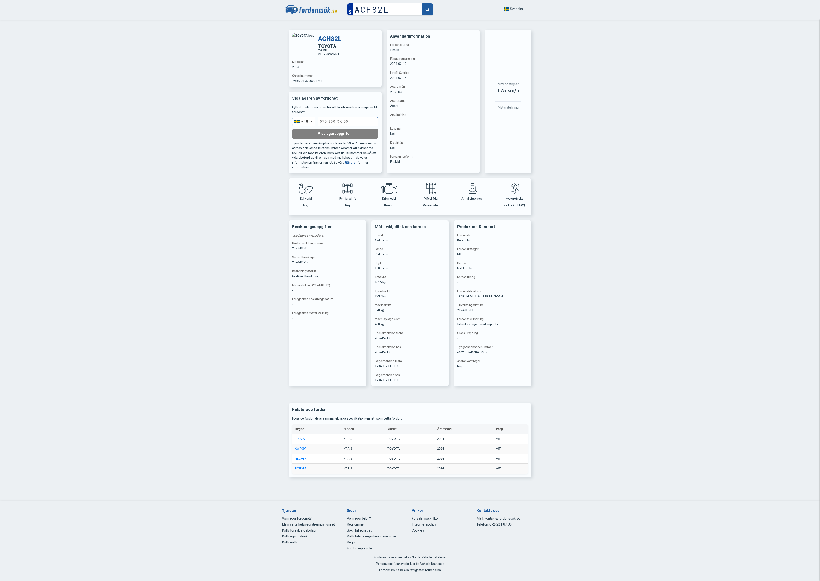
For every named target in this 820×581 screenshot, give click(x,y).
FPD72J (300, 438)
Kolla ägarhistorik (295, 536)
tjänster (351, 162)
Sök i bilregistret (359, 530)
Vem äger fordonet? (297, 518)
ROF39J (300, 468)
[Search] (427, 9)
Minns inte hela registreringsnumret (308, 524)
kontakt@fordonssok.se (502, 518)
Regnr (351, 542)
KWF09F (301, 448)
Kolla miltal (290, 542)
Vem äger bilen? (359, 518)
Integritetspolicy (424, 524)
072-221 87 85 (500, 524)
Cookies (418, 530)
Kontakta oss (488, 510)
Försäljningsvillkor (425, 518)
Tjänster (289, 510)
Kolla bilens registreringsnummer (371, 536)
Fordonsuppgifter (360, 548)
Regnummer (356, 524)
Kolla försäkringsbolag (299, 530)
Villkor (417, 510)
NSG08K (300, 458)
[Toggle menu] (530, 10)
